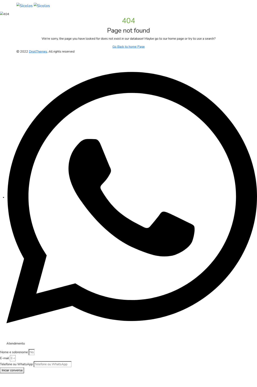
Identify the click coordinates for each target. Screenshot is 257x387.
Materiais (164, 6)
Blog (151, 6)
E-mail (4, 358)
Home (96, 6)
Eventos (181, 6)
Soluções (136, 6)
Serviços (121, 6)
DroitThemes (38, 51)
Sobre (108, 6)
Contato (196, 6)
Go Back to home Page (128, 46)
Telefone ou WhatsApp (16, 364)
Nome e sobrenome (14, 352)
